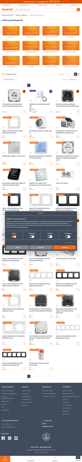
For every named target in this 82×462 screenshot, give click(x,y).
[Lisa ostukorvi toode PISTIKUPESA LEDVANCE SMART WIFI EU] (51, 136)
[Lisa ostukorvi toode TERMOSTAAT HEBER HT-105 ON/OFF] (24, 163)
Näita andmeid (69, 242)
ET (79, 5)
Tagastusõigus (5, 401)
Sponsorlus (66, 414)
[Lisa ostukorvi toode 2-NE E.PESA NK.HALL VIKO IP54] (78, 264)
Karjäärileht (74, 5)
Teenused (59, 5)
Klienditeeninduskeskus (8, 390)
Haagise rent (25, 393)
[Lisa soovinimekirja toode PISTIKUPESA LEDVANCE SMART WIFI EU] (30, 127)
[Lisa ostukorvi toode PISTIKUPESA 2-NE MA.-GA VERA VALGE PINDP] (51, 368)
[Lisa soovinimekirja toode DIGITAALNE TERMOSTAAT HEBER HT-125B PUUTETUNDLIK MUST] (3, 180)
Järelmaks (4, 404)
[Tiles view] (75, 74)
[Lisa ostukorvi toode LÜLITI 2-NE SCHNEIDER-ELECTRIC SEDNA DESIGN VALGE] (51, 264)
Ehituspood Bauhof (8, 15)
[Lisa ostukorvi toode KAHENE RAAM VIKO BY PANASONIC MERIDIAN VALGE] (24, 343)
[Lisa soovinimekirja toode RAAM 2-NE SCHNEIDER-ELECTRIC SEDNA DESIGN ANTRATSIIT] (57, 205)
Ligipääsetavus (6, 410)
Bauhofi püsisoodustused (49, 393)
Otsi (78, 9)
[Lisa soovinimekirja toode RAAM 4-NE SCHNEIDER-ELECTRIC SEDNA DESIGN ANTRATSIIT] (57, 280)
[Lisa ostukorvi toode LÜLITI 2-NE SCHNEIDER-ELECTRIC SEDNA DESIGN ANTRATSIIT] (24, 289)
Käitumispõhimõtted (68, 393)
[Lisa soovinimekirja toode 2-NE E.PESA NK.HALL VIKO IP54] (57, 255)
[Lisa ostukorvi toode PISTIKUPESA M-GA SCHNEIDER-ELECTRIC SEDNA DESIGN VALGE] (24, 111)
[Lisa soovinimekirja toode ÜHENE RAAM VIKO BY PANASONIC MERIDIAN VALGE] (3, 305)
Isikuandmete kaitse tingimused (71, 396)
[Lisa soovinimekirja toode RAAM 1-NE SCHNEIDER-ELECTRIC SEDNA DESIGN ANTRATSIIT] (3, 205)
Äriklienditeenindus (23, 5)
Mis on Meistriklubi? (47, 390)
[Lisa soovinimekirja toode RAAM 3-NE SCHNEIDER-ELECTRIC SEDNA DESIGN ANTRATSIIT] (3, 255)
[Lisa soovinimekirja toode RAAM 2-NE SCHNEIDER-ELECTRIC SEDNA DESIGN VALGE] (30, 205)
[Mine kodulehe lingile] (7, 9)
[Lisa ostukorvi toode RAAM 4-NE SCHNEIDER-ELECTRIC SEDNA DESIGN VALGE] (51, 289)
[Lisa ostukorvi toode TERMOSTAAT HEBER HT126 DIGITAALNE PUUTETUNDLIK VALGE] (51, 188)
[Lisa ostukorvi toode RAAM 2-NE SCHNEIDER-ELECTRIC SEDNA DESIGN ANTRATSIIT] (78, 214)
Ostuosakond (66, 402)
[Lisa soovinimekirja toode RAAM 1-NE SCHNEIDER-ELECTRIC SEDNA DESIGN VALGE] (3, 127)
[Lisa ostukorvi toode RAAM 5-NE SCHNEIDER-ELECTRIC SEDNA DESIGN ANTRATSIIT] (24, 368)
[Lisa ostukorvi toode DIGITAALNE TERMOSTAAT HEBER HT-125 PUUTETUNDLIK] (51, 163)
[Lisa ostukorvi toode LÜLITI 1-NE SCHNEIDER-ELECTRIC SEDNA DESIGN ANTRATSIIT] (78, 239)
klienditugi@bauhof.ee (10, 427)
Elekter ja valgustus (22, 15)
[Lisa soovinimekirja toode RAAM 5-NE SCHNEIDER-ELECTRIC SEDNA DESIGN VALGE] (57, 333)
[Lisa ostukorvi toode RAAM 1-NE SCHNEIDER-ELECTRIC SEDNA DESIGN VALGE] (24, 136)
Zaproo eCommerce (41, 452)
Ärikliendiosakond (67, 405)
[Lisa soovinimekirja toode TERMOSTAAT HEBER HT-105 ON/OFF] (3, 153)
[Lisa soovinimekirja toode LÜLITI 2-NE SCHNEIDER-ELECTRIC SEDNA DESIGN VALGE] (30, 255)
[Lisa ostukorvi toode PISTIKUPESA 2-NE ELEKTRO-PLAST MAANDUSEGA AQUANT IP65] (78, 136)
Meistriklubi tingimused (48, 396)
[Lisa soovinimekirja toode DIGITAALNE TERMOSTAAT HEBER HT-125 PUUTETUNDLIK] (30, 153)
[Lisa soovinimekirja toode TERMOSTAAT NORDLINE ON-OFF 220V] (30, 101)
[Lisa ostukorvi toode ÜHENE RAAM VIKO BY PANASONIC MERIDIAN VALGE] (24, 316)
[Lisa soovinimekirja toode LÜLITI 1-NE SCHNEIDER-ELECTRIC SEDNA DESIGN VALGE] (3, 230)
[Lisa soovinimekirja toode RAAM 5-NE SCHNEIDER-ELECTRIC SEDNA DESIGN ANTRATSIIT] (3, 360)
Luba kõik (64, 247)
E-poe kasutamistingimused (9, 393)
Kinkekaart (25, 405)
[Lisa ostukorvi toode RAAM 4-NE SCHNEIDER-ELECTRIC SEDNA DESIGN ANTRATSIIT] (78, 289)
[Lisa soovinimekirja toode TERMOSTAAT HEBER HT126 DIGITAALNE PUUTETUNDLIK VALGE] (30, 180)
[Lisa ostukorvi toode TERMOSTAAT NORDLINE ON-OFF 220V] (51, 111)
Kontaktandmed (67, 408)
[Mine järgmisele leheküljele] (53, 85)
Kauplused (6, 5)
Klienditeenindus (42, 5)
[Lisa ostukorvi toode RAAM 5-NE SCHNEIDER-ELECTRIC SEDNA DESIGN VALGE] (78, 343)
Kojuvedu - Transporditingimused (8, 397)
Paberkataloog (47, 426)
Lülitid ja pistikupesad (36, 15)
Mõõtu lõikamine (26, 399)
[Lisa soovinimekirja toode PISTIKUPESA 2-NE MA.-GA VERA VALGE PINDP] (30, 360)
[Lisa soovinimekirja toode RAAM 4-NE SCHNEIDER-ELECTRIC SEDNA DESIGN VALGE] (30, 280)
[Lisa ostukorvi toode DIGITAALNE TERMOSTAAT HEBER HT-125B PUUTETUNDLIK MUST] (24, 188)
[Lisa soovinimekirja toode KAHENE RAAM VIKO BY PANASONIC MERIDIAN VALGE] (3, 333)
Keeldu (18, 247)
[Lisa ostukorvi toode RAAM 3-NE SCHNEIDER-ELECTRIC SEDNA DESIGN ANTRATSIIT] (24, 264)
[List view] (78, 74)
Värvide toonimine (27, 402)
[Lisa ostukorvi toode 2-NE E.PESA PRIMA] (78, 188)
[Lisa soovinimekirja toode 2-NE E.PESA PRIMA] (57, 180)
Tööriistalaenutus (26, 396)
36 (50, 85)
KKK (3, 407)
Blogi (44, 423)
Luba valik (41, 247)
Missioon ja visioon (68, 390)
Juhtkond (65, 399)
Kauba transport (26, 390)
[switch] (32, 236)
